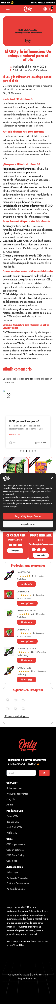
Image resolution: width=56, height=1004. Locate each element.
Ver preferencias (28, 524)
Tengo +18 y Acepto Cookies (28, 516)
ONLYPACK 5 (23, 629)
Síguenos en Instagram (16, 716)
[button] (51, 478)
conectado (30, 378)
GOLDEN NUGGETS (26, 648)
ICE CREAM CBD (15, 535)
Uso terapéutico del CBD (20, 421)
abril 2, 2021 (42, 443)
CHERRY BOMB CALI (26, 610)
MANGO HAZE (24, 667)
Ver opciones (27, 603)
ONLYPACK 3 (23, 591)
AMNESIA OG (23, 572)
